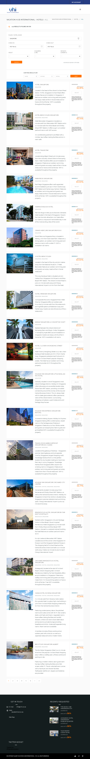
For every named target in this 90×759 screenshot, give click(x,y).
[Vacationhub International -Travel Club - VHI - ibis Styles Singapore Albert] (20, 658)
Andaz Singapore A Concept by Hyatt (50, 322)
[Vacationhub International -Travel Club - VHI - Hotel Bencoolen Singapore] (20, 129)
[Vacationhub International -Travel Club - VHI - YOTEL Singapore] (20, 99)
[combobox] (45, 38)
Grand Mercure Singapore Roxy (48, 230)
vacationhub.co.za (17, 712)
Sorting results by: (31, 73)
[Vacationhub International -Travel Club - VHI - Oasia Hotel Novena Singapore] (20, 609)
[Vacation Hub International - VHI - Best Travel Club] (13, 13)
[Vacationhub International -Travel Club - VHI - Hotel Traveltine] (20, 164)
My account (76, 2)
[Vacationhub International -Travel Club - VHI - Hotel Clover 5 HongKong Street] (20, 360)
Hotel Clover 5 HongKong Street (48, 346)
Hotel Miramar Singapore (45, 294)
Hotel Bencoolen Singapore (47, 115)
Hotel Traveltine (42, 150)
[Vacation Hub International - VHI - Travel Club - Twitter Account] (75, 756)
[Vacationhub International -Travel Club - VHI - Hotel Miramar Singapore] (20, 309)
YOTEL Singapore (42, 84)
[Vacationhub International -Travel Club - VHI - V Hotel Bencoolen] (20, 273)
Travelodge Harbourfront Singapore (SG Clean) (46, 444)
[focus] (79, 38)
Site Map (12, 717)
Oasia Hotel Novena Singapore (47, 593)
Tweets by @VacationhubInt (12, 748)
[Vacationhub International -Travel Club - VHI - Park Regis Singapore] (20, 193)
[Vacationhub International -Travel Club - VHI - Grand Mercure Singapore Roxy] (20, 247)
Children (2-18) (37, 51)
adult (11, 52)
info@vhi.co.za (21, 707)
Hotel (76, 19)
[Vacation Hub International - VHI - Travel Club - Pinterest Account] (82, 756)
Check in (11, 43)
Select (77, 92)
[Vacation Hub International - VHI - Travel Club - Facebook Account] (79, 756)
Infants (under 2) (64, 51)
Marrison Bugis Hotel (44, 207)
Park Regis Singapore (43, 178)
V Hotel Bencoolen (43, 256)
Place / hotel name (15, 35)
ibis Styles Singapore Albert (46, 644)
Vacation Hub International (61, 19)
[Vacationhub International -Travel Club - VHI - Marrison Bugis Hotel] (20, 221)
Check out (50, 43)
